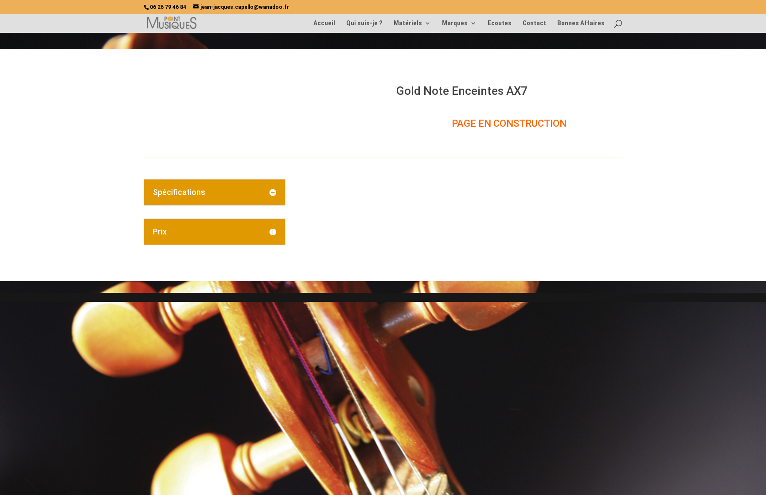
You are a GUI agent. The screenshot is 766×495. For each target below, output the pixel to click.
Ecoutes (500, 23)
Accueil (324, 23)
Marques (455, 23)
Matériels (408, 23)
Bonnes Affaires (581, 23)
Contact (534, 23)
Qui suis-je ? (364, 23)
